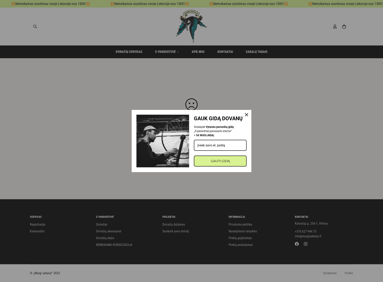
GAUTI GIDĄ (220, 161)
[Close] (246, 114)
